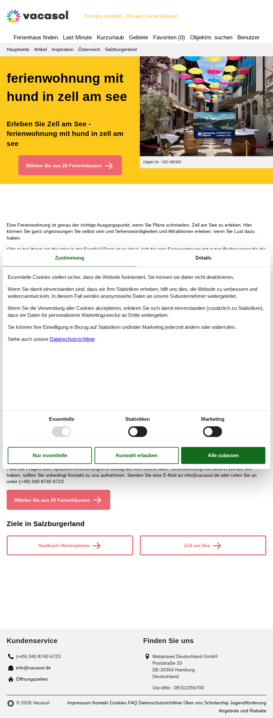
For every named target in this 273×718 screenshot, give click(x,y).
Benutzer (248, 37)
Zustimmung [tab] (69, 258)
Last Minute (77, 37)
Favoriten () (169, 37)
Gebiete (138, 37)
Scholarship (216, 702)
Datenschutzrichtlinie (160, 702)
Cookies (118, 702)
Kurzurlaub (110, 37)
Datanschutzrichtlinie (72, 339)
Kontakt (100, 702)
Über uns (193, 702)
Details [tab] (203, 258)
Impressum (79, 702)
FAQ (132, 702)
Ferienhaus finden (36, 37)
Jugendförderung (248, 702)
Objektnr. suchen (211, 37)
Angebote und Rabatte (242, 710)
